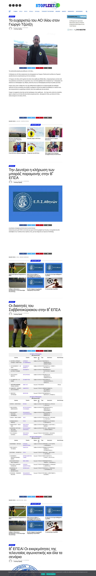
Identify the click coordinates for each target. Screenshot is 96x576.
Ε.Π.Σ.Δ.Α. (31, 11)
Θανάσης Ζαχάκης (18, 29)
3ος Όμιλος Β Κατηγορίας (35, 436)
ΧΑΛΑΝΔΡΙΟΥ (26, 369)
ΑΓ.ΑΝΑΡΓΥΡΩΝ (26, 379)
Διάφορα (64, 11)
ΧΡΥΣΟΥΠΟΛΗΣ (26, 374)
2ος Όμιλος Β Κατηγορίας (35, 396)
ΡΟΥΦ (24, 421)
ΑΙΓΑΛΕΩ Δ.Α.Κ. (26, 468)
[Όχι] (94, 573)
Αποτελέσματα (79, 11)
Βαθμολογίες (71, 11)
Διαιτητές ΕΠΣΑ (20, 500)
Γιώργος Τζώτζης (25, 121)
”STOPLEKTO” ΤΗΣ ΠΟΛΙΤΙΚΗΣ (48, 11)
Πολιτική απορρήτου (51, 574)
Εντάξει (43, 574)
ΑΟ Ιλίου (18, 121)
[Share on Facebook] (23, 68)
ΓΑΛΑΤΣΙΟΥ (25, 447)
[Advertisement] (35, 107)
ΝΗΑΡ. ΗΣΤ (25, 384)
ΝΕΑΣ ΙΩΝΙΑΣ (26, 461)
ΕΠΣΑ (18, 257)
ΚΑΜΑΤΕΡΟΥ (26, 388)
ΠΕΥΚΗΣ (25, 404)
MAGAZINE (58, 11)
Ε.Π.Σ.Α (20, 11)
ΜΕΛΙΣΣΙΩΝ (25, 393)
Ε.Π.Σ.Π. (25, 11)
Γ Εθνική (15, 11)
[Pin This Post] (39, 68)
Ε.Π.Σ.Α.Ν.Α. (37, 11)
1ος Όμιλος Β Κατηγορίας (35, 354)
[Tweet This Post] (31, 68)
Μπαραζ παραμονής (24, 257)
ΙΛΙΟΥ (24, 417)
